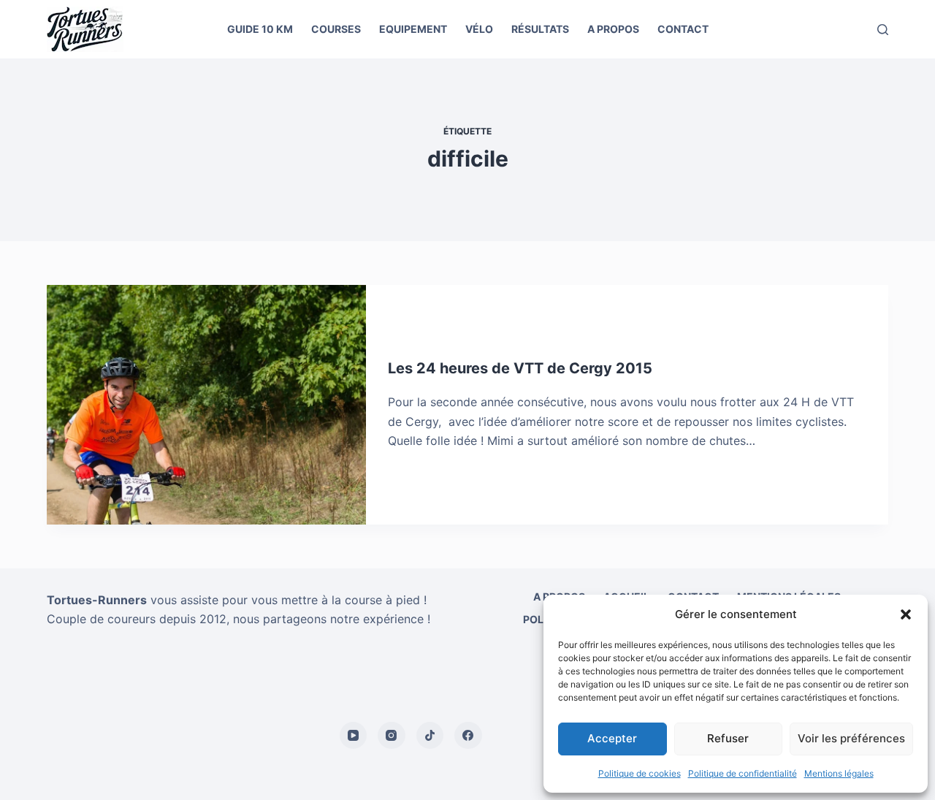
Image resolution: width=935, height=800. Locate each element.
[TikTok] (430, 736)
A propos (613, 29)
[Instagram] (391, 736)
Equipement (413, 29)
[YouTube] (353, 736)
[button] (905, 614)
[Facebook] (468, 736)
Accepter (612, 738)
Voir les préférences (851, 738)
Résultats (540, 29)
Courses (336, 29)
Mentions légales (839, 773)
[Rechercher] (882, 29)
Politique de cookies (639, 773)
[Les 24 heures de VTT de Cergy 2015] (206, 405)
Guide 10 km (260, 29)
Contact (683, 29)
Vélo (479, 29)
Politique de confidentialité (742, 773)
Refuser (728, 738)
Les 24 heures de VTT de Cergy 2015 (520, 368)
